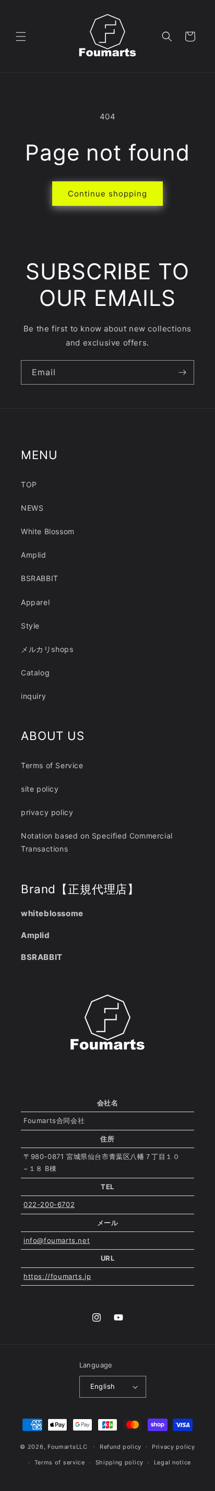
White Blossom (48, 531)
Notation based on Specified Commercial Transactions (97, 842)
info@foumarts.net (56, 1240)
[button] (20, 36)
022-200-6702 (49, 1204)
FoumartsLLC (67, 1446)
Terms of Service (52, 765)
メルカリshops (47, 649)
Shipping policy (119, 1462)
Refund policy (120, 1446)
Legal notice (172, 1462)
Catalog (35, 672)
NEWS (32, 507)
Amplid (33, 554)
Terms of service (59, 1462)
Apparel (35, 602)
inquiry (33, 696)
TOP (29, 484)
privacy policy (47, 812)
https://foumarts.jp (57, 1276)
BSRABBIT (39, 578)
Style (30, 625)
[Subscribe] (182, 372)
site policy (40, 788)
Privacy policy (173, 1446)
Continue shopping (107, 194)
